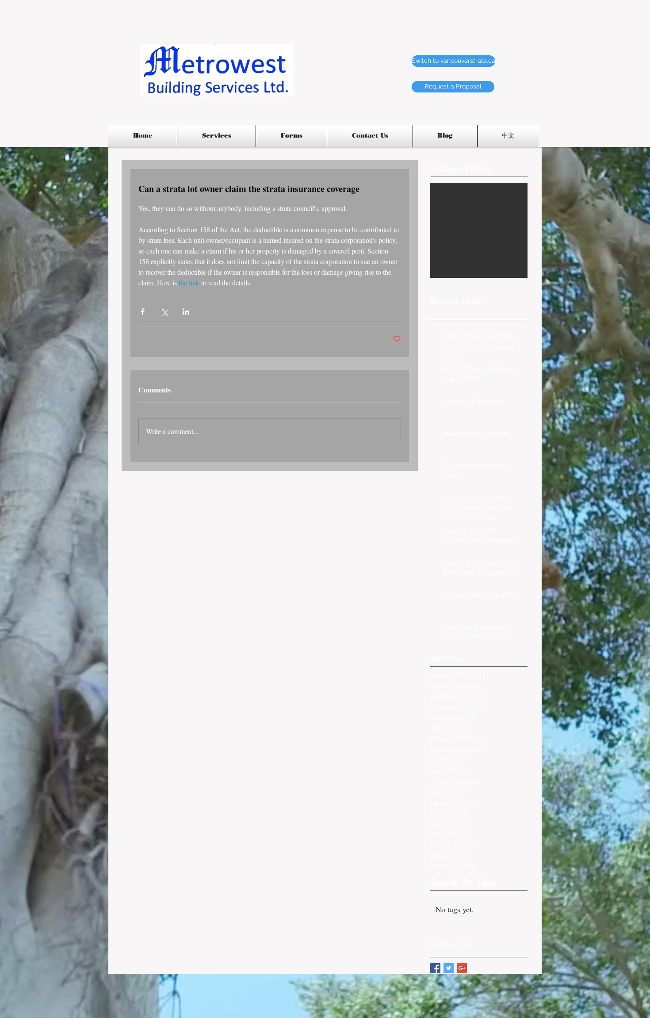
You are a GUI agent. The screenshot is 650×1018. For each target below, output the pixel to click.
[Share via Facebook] (142, 311)
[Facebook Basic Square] (435, 968)
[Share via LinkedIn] (186, 311)
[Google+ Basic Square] (462, 968)
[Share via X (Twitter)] (164, 311)
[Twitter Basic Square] (449, 968)
